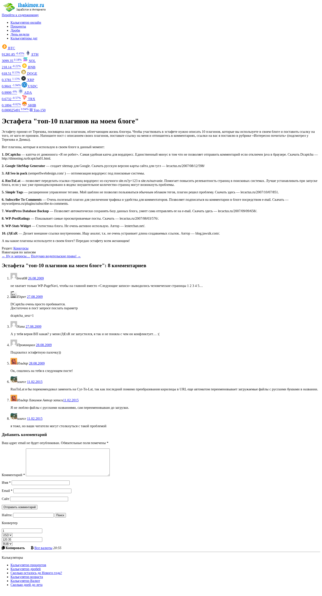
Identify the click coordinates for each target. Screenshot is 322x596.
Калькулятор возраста (27, 577)
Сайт (5, 499)
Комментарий (13, 475)
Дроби (15, 30)
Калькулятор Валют (25, 581)
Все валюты (43, 548)
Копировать (15, 548)
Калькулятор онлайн (26, 22)
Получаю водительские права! (56, 256)
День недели (20, 34)
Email (7, 491)
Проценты (18, 26)
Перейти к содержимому (20, 15)
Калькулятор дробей (26, 569)
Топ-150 (39, 110)
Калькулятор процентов (28, 565)
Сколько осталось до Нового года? (36, 573)
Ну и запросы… (16, 256)
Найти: (7, 515)
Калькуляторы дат (24, 38)
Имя (6, 482)
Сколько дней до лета (26, 585)
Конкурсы (20, 248)
